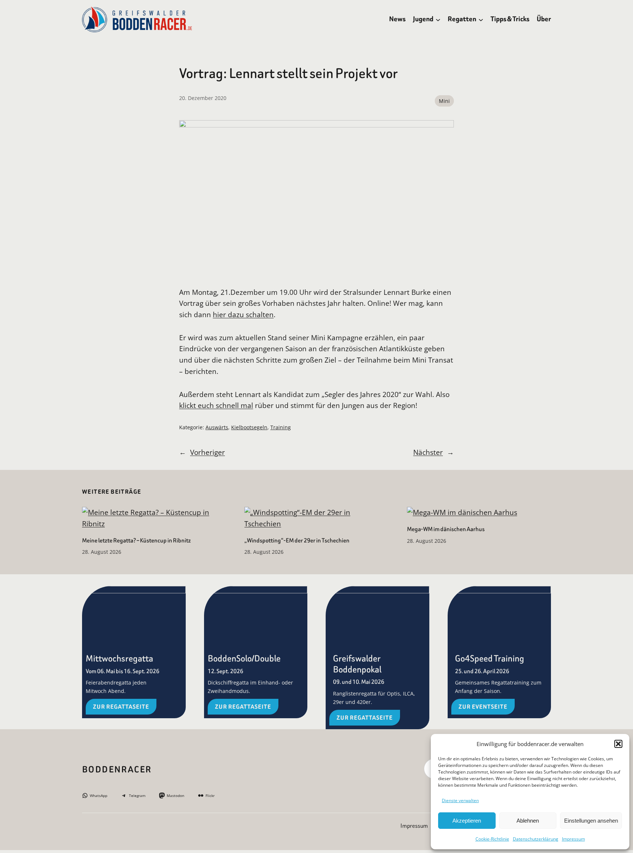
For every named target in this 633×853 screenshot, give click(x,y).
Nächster (428, 452)
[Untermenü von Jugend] (438, 19)
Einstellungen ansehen (591, 820)
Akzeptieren (466, 820)
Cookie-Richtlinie (492, 839)
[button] (618, 744)
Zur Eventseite (483, 706)
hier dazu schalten (243, 314)
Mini (444, 100)
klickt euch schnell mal (216, 405)
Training (280, 427)
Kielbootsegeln (249, 427)
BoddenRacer (117, 769)
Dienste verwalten (460, 800)
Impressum (573, 839)
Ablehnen (528, 820)
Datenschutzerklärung (535, 839)
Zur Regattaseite (121, 706)
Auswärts (217, 427)
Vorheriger (207, 452)
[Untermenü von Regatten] (480, 19)
